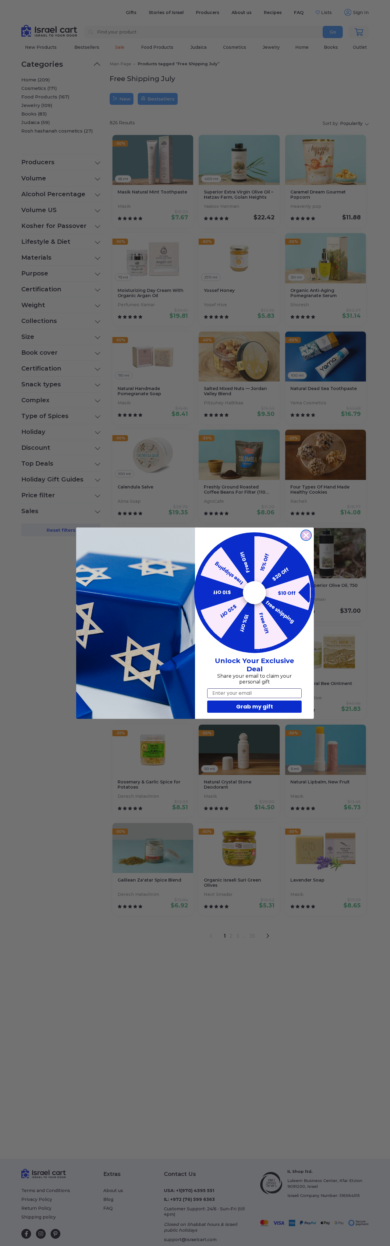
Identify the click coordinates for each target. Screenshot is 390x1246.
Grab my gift (254, 706)
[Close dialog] (306, 535)
